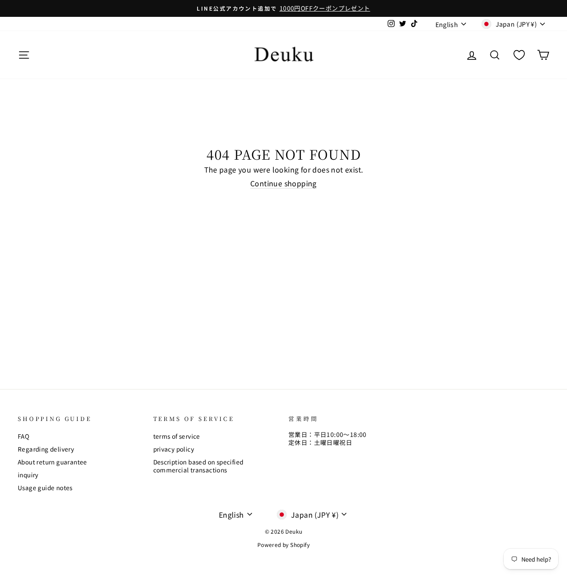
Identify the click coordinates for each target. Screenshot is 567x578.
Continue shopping (283, 184)
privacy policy (173, 448)
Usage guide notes (45, 487)
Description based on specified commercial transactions (198, 465)
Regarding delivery (46, 448)
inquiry (28, 474)
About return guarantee (52, 461)
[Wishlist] (519, 54)
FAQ (23, 436)
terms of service (176, 436)
